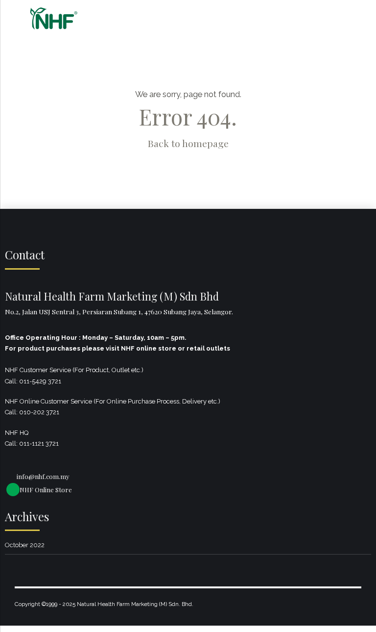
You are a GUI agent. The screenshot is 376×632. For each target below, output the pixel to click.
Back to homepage (188, 143)
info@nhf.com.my (43, 476)
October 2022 (25, 545)
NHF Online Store (46, 489)
